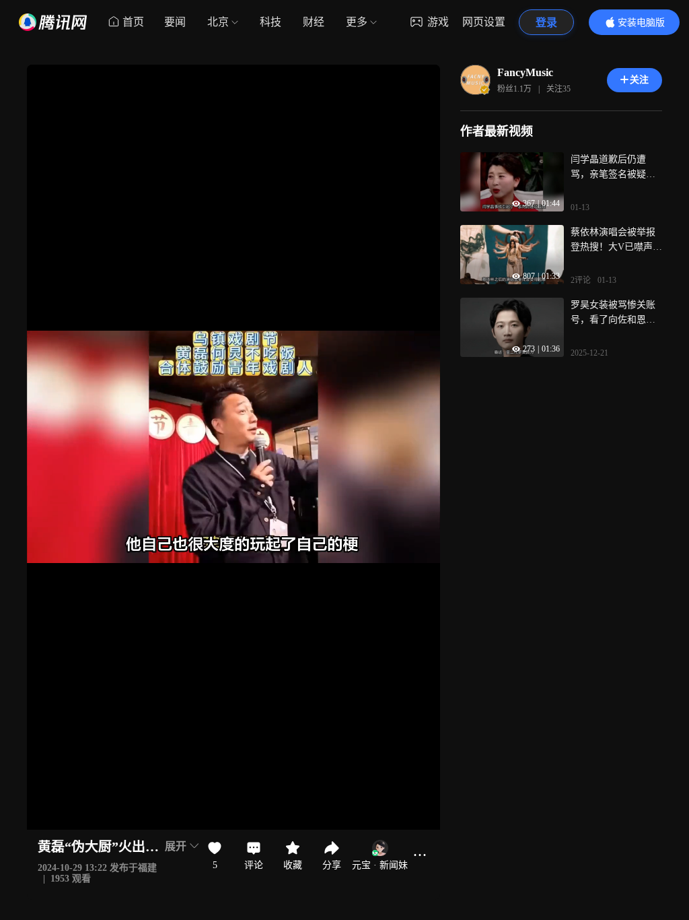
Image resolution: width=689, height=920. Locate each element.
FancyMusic (525, 72)
